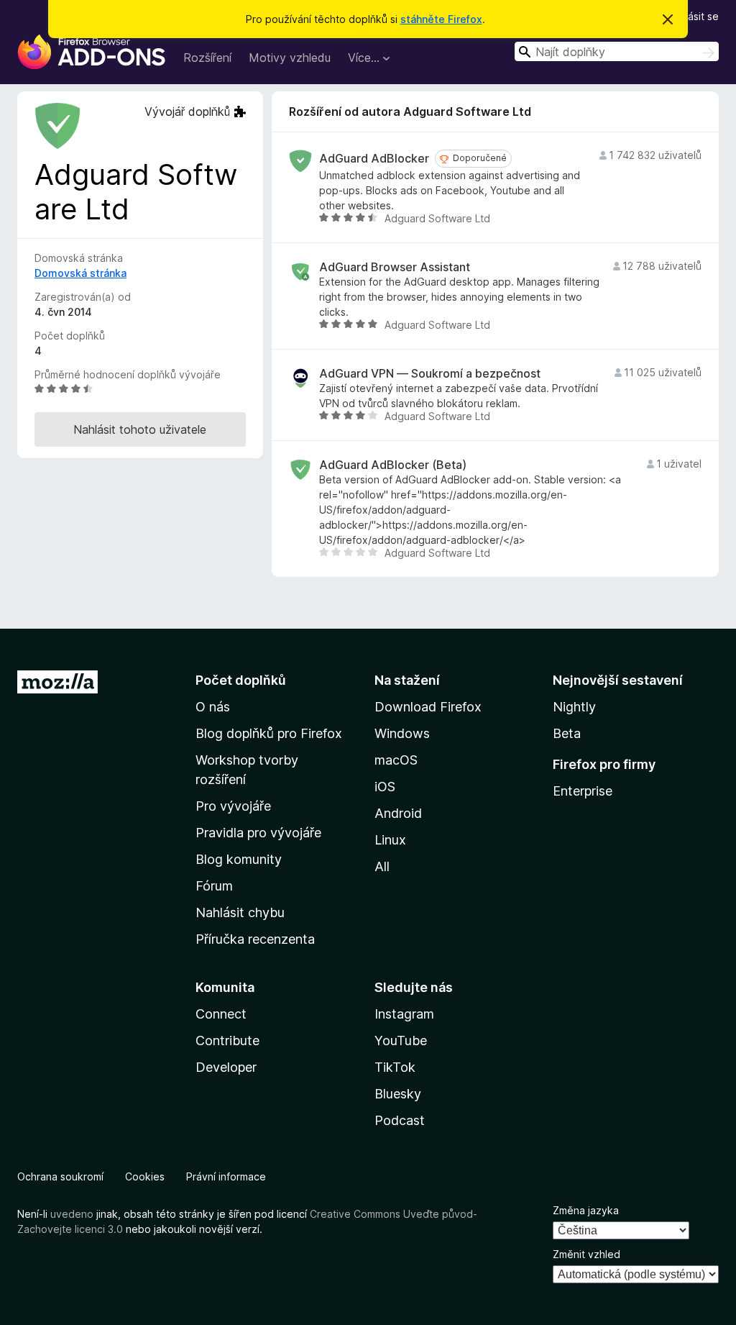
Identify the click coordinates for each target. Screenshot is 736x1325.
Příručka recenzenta (255, 939)
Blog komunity (239, 859)
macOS (396, 760)
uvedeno (73, 1214)
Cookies (145, 1176)
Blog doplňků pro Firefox (269, 733)
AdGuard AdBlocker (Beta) (392, 465)
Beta (567, 733)
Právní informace (226, 1176)
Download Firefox (428, 706)
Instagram (404, 1013)
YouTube (400, 1040)
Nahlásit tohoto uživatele (139, 429)
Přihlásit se (693, 16)
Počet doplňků (241, 680)
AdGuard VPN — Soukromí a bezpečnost (429, 374)
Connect (221, 1013)
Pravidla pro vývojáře (258, 832)
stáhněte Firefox (441, 19)
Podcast (399, 1120)
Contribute (227, 1040)
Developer (226, 1067)
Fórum (214, 885)
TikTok (394, 1067)
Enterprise (582, 790)
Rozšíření (207, 57)
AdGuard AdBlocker (374, 158)
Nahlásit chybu (240, 912)
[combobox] (617, 51)
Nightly (574, 706)
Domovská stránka (80, 273)
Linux (390, 839)
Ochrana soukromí (60, 1176)
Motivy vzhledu (290, 57)
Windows (402, 733)
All (382, 866)
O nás (213, 706)
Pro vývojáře (233, 806)
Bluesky (397, 1093)
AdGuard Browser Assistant (394, 267)
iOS (384, 786)
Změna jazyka (586, 1210)
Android (398, 813)
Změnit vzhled (586, 1254)
